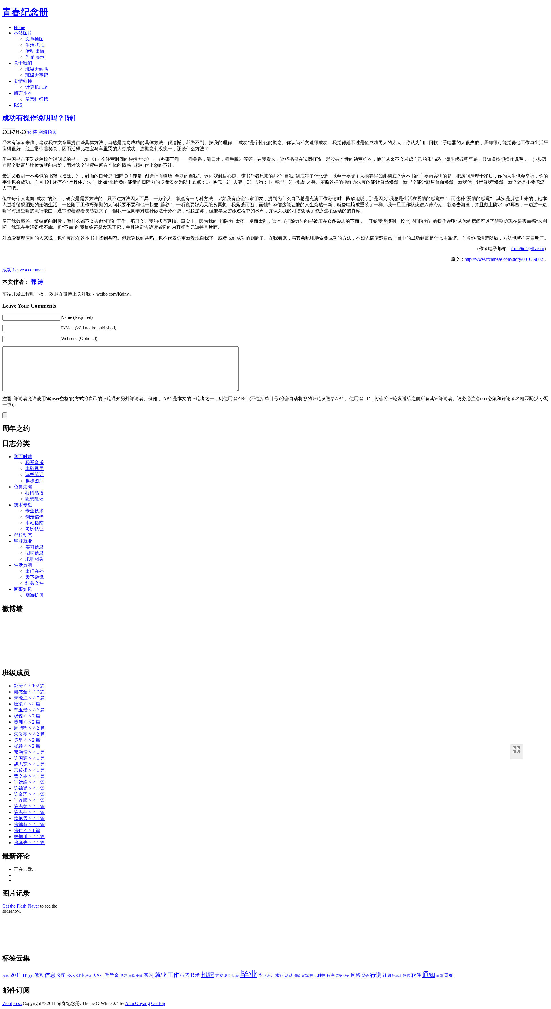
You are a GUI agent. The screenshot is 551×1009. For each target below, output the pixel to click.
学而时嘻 (23, 456)
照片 (313, 975)
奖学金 (112, 975)
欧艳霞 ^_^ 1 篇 (29, 818)
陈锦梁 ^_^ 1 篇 (29, 788)
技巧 (184, 975)
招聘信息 (34, 553)
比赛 (235, 976)
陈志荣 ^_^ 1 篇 (29, 806)
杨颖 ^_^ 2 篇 (27, 746)
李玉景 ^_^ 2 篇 (29, 709)
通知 (428, 974)
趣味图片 (34, 480)
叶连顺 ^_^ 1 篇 (29, 800)
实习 (148, 975)
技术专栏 (23, 504)
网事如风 (23, 589)
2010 (5, 975)
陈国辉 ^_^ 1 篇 (29, 758)
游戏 (305, 976)
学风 (132, 975)
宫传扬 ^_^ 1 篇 (29, 770)
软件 (416, 975)
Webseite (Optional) (79, 338)
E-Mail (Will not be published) (88, 327)
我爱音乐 (34, 462)
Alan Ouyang (137, 1003)
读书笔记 (34, 474)
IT (25, 975)
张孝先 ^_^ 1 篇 (29, 842)
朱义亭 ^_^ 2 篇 (29, 734)
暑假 (227, 975)
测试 (297, 975)
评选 (406, 976)
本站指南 (34, 522)
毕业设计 (266, 975)
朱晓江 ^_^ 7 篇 (29, 697)
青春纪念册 (25, 12)
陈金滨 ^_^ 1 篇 (29, 794)
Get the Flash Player (20, 906)
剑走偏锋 (34, 516)
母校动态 (23, 535)
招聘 (207, 974)
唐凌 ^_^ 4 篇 (27, 703)
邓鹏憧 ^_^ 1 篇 (29, 752)
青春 (448, 975)
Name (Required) (77, 317)
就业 (160, 975)
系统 (339, 975)
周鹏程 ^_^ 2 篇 (29, 728)
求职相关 (34, 559)
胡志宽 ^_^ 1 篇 (29, 764)
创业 (80, 975)
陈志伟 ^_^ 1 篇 (29, 812)
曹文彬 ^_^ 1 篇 (29, 776)
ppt (30, 976)
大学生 (98, 976)
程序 (331, 975)
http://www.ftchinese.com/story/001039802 (504, 259)
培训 (88, 975)
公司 (61, 975)
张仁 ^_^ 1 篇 (27, 830)
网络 (355, 975)
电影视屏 (34, 468)
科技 (321, 975)
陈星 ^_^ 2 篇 (27, 740)
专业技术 (34, 510)
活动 (289, 975)
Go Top (158, 1003)
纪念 (346, 975)
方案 (219, 975)
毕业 (248, 974)
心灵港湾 (23, 486)
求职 (280, 975)
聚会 (365, 976)
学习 (123, 976)
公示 (71, 975)
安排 (139, 975)
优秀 (38, 975)
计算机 (396, 975)
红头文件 (34, 583)
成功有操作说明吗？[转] (39, 118)
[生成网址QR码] (516, 751)
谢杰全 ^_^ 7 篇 (29, 691)
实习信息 (34, 547)
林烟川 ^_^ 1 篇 (29, 836)
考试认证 (34, 528)
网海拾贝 (47, 132)
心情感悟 (34, 492)
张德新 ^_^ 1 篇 (29, 824)
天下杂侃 (34, 577)
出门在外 (34, 571)
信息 (49, 975)
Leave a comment (29, 269)
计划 (387, 975)
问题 (439, 975)
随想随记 (34, 498)
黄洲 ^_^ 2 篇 (27, 721)
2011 (16, 975)
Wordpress (12, 1003)
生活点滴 (23, 565)
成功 (6, 269)
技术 (195, 975)
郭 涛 (32, 132)
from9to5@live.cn (527, 248)
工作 (173, 975)
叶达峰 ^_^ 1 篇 (29, 782)
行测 (376, 975)
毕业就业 (23, 541)
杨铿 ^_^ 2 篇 (27, 715)
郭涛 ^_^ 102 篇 (29, 685)
